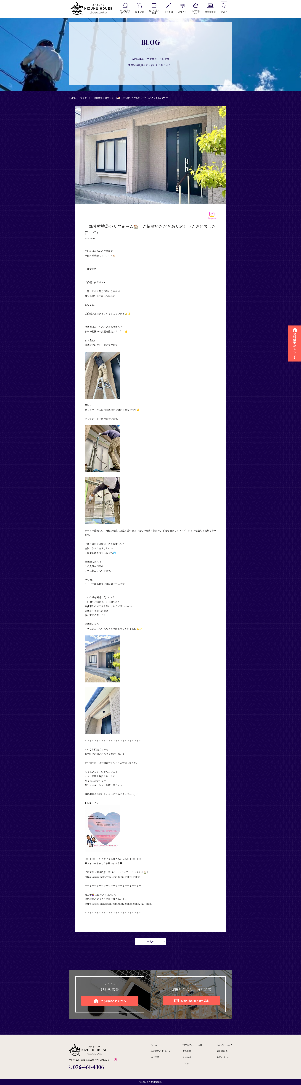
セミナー (96, 803)
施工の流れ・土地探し (193, 1045)
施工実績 (154, 1057)
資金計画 (186, 1051)
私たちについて (224, 1045)
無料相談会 (222, 1051)
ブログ (83, 98)
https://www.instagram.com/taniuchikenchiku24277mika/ (118, 903)
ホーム (153, 1045)
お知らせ (186, 1057)
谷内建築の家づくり (160, 1051)
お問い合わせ (223, 1057)
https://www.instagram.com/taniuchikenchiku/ (112, 876)
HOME (72, 98)
